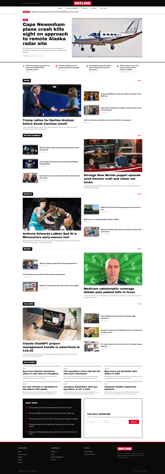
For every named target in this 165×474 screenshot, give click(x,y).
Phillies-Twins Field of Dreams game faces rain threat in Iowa (121, 208)
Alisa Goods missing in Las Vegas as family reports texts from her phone (121, 109)
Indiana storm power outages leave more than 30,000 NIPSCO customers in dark (55, 12)
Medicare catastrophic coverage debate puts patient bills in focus (109, 290)
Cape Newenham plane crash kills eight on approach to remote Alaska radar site (45, 34)
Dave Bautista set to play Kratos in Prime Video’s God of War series (60, 177)
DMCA (145, 471)
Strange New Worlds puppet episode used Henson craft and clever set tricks (112, 179)
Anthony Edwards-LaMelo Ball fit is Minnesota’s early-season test (50, 235)
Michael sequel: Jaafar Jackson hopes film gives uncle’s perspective (59, 149)
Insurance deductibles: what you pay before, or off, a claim (80, 388)
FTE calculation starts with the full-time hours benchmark (44, 274)
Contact (53, 459)
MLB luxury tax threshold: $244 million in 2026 (101, 219)
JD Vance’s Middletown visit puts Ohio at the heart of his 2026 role (121, 95)
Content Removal (89, 454)
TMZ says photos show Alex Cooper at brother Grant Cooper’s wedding (129, 67)
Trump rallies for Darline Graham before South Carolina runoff (48, 122)
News (60, 8)
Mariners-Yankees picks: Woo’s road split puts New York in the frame (121, 231)
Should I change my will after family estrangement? (58, 263)
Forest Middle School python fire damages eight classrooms (118, 317)
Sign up (134, 422)
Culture (104, 8)
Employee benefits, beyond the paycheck (120, 388)
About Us (54, 451)
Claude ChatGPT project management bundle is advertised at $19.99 (51, 347)
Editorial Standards (57, 457)
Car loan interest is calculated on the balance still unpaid (40, 388)
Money (94, 8)
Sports (85, 8)
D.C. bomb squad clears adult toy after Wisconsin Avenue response (121, 345)
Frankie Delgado (31, 56)
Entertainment (72, 8)
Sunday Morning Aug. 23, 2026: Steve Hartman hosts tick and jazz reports (100, 67)
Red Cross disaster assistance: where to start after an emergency (107, 120)
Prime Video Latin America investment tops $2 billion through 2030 (59, 163)
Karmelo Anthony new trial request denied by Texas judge (68, 66)
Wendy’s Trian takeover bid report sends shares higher (59, 285)
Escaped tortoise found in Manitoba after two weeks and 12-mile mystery (121, 331)
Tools (52, 454)
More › (140, 80)
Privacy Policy (88, 451)
